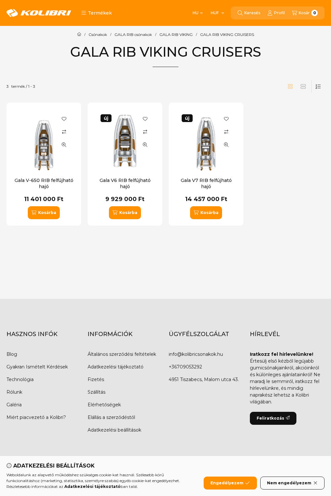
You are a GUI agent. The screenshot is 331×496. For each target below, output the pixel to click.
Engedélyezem (226, 482)
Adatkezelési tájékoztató (116, 367)
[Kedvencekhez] (64, 118)
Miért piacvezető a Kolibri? (36, 417)
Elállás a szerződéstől (111, 417)
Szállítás (96, 392)
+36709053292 (185, 367)
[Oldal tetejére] (303, 452)
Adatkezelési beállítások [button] (114, 430)
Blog (11, 354)
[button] (96, 12)
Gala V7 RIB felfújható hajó (206, 183)
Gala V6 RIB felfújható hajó (125, 183)
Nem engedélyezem (289, 482)
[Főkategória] (79, 34)
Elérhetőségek (104, 405)
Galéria (14, 405)
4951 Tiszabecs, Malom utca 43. (204, 379)
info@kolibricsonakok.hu (196, 354)
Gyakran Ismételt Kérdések (37, 367)
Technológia (20, 379)
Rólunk (14, 392)
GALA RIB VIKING (176, 34)
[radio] (303, 86)
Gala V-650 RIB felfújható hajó (44, 183)
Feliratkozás (270, 418)
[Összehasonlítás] (64, 131)
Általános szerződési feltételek (122, 354)
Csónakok (98, 34)
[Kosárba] (43, 212)
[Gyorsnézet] (64, 144)
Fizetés (96, 379)
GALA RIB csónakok (133, 34)
